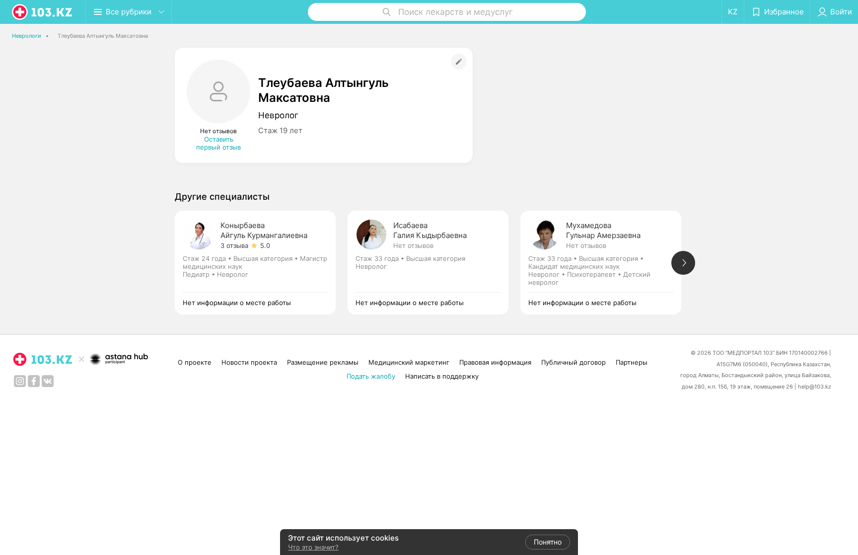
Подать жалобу (371, 376)
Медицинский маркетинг (408, 362)
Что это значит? (313, 547)
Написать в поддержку (442, 376)
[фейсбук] (34, 381)
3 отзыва (234, 245)
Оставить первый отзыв (218, 143)
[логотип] (42, 12)
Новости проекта (249, 362)
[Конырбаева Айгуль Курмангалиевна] (261, 263)
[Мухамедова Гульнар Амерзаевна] (606, 263)
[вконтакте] (48, 381)
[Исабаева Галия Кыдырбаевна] (434, 263)
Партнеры (631, 362)
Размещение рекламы (322, 362)
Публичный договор (573, 362)
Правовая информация (495, 362)
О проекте (195, 362)
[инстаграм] (20, 381)
